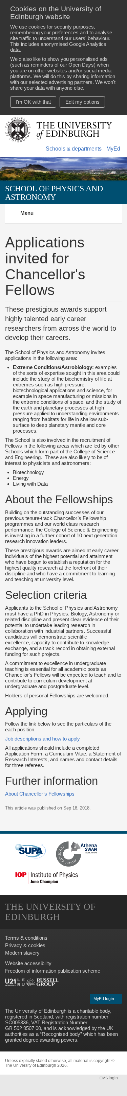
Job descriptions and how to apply (42, 739)
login (109, 1078)
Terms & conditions (26, 938)
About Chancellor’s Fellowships (40, 794)
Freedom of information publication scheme (52, 971)
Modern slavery (22, 953)
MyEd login (104, 998)
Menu (31, 217)
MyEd (113, 149)
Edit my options (82, 102)
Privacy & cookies (25, 945)
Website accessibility (28, 963)
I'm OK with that (33, 102)
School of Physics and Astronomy (54, 192)
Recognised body (61, 1034)
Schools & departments (74, 149)
